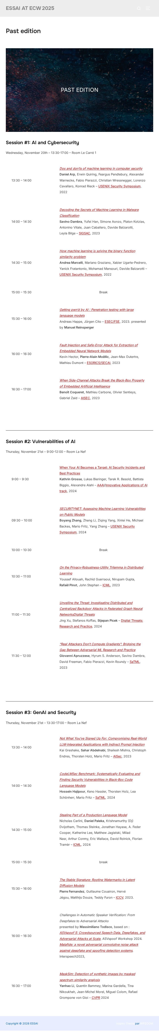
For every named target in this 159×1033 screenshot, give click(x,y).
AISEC (85, 398)
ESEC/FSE (112, 321)
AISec (117, 756)
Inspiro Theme (125, 1023)
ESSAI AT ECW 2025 (30, 8)
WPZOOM (146, 1023)
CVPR (96, 998)
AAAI (100, 485)
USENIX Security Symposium (119, 186)
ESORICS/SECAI (98, 363)
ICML (106, 585)
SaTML (135, 662)
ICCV (119, 897)
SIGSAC (84, 233)
